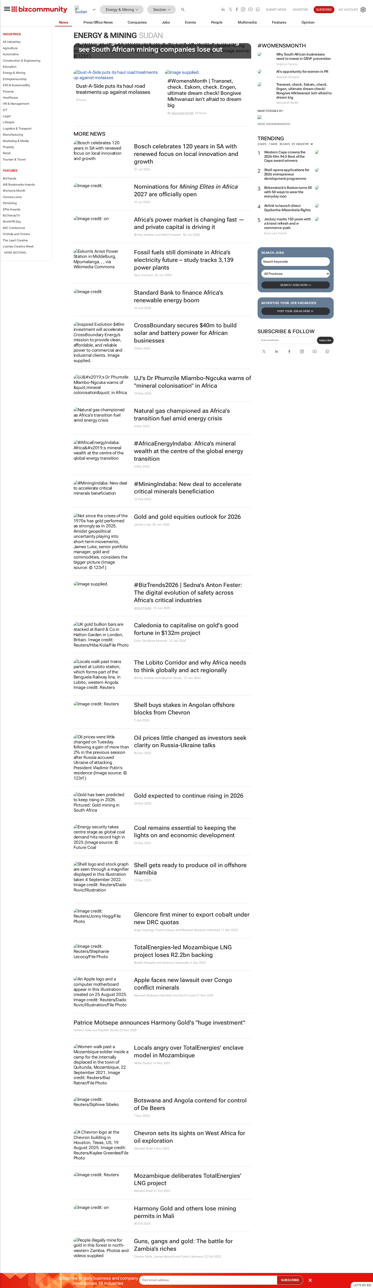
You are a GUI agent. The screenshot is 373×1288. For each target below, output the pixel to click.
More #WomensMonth (274, 124)
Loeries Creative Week (18, 246)
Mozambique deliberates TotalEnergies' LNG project (187, 1179)
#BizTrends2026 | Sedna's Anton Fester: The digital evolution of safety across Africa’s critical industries (188, 593)
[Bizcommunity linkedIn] (223, 9)
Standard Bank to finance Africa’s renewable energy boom (178, 296)
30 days (284, 144)
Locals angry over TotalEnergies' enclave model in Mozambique (189, 1051)
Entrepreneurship (14, 79)
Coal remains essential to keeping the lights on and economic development (185, 832)
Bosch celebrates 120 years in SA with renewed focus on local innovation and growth (186, 154)
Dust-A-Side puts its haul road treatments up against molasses (113, 89)
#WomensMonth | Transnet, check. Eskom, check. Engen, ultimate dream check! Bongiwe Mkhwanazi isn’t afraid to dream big (204, 93)
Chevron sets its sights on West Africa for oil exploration (189, 1137)
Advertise (300, 9)
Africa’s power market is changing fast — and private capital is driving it (189, 223)
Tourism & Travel (14, 159)
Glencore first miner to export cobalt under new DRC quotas (191, 918)
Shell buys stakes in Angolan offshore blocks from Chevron (184, 709)
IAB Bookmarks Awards (19, 184)
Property (8, 147)
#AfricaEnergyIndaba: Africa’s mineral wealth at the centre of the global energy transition (188, 451)
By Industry (301, 144)
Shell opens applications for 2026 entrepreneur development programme (286, 174)
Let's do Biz (362, 1285)
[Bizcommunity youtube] (250, 9)
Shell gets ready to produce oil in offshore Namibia (190, 869)
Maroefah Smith (183, 113)
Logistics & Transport (17, 128)
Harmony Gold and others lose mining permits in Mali (185, 1212)
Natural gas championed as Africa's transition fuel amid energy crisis (182, 414)
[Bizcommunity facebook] (237, 9)
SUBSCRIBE (290, 1280)
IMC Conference (14, 228)
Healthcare (10, 97)
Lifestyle (8, 122)
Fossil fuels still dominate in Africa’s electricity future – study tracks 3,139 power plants (183, 260)
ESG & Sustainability (16, 85)
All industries (12, 42)
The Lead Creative (15, 240)
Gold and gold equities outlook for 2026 (187, 516)
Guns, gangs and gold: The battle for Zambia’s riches (183, 1245)
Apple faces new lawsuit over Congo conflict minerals (183, 984)
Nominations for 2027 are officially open (186, 190)
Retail (6, 153)
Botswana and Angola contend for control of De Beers (190, 1104)
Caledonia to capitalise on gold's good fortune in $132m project (186, 629)
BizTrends (9, 178)
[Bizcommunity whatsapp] (258, 9)
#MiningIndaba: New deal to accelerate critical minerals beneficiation (188, 488)
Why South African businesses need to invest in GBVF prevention (303, 56)
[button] (183, 10)
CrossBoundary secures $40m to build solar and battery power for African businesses (185, 333)
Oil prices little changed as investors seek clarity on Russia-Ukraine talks (190, 742)
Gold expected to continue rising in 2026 (188, 795)
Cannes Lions (12, 197)
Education (9, 66)
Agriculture (10, 48)
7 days (272, 144)
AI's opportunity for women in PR (302, 71)
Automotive (11, 54)
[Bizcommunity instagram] (243, 9)
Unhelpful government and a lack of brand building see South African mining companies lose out (159, 45)
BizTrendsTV (11, 215)
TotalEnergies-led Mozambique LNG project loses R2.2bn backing (183, 951)
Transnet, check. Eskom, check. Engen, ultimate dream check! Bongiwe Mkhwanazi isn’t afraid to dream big (304, 90)
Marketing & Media (16, 141)
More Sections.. (15, 252)
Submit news (276, 9)
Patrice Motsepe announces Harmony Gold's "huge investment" (159, 1022)
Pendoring (10, 203)
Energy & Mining (14, 73)
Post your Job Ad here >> (295, 311)
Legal (7, 116)
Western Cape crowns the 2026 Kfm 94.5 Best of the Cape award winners (285, 156)
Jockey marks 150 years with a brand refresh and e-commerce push (287, 223)
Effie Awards (11, 209)
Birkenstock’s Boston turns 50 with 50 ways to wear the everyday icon (288, 192)
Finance (8, 91)
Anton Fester (143, 608)
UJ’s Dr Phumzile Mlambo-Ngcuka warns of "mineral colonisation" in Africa (192, 382)
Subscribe (325, 340)
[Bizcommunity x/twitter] (230, 9)
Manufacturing (13, 134)
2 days (262, 144)
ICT (5, 110)
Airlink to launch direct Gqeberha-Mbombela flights (287, 208)
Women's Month (14, 190)
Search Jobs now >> (295, 285)
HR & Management (16, 103)
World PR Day (12, 221)
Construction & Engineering (21, 60)
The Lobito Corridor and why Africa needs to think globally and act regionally (190, 666)
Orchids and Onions (16, 234)
